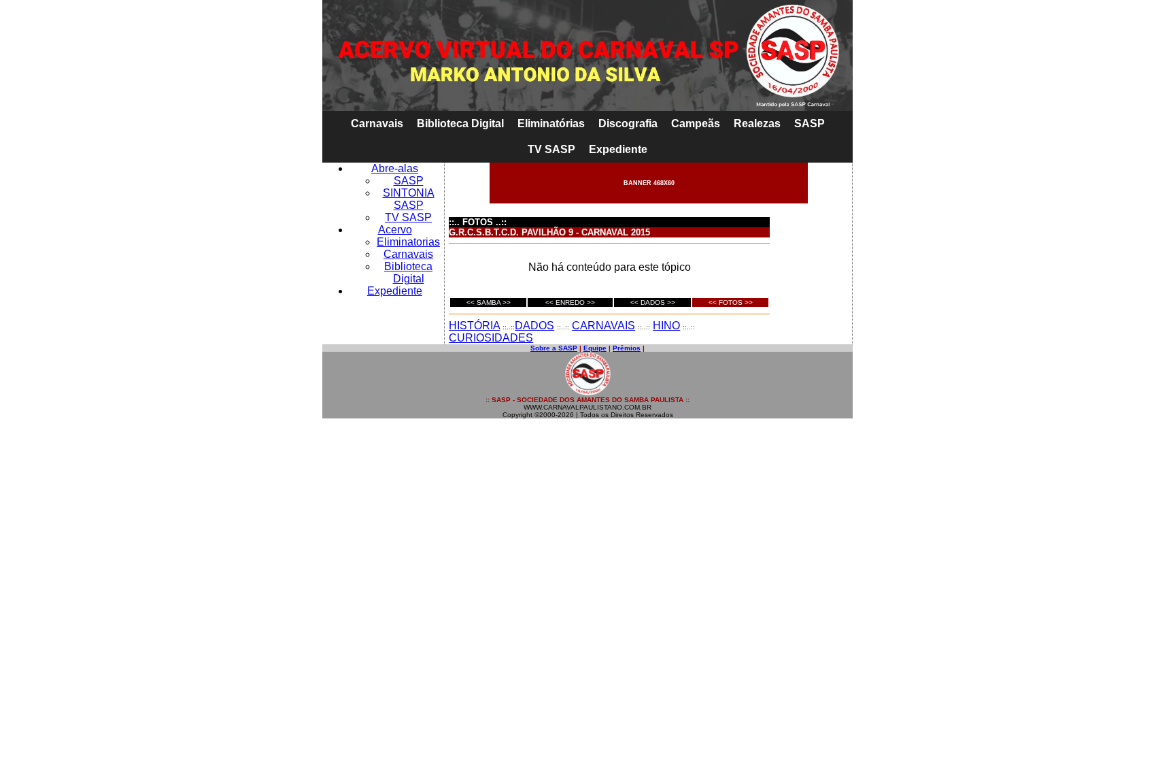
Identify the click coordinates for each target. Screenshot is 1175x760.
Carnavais (377, 123)
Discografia (628, 123)
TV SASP (551, 149)
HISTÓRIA (474, 325)
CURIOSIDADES (491, 338)
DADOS (534, 325)
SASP (809, 123)
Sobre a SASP (553, 348)
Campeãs (695, 123)
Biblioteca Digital (460, 123)
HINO (666, 325)
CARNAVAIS (603, 325)
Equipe (595, 348)
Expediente (618, 149)
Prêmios (627, 348)
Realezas (757, 123)
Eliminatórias (551, 123)
